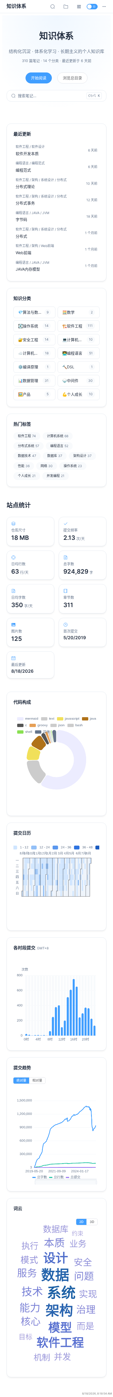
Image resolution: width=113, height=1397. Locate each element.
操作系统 (73, 466)
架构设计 (82, 456)
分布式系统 (28, 446)
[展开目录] (79, 6)
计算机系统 (57, 436)
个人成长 (27, 476)
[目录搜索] (65, 6)
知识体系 (16, 6)
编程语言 (59, 446)
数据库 (54, 456)
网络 (47, 466)
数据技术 (27, 456)
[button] (104, 6)
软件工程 (27, 436)
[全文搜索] (52, 6)
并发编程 (55, 476)
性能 (24, 466)
